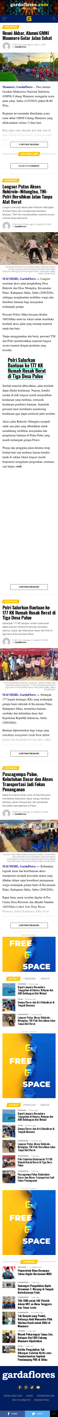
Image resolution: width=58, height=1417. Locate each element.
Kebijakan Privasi (41, 1399)
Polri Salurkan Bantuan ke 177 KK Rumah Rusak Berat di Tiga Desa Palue (27, 367)
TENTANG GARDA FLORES (13, 1395)
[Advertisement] (29, 501)
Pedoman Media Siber (46, 1395)
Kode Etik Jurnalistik (21, 1399)
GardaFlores (20, 47)
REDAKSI (29, 1395)
